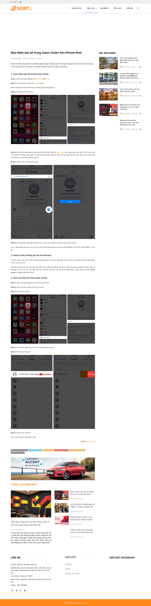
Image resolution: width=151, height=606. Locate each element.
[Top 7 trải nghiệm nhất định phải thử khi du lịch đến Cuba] (108, 63)
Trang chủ (76, 8)
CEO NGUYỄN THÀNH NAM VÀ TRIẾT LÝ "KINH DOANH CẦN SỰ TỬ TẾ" (82, 506)
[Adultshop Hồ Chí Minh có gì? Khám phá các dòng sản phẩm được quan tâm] (61, 520)
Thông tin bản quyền (72, 573)
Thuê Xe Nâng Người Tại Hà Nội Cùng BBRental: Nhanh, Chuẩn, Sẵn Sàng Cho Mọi (129, 76)
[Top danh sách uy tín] (21, 8)
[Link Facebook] (11, 2)
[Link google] (17, 2)
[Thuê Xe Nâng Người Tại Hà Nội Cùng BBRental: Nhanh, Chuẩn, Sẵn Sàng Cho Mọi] (108, 79)
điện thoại (60, 152)
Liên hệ (129, 8)
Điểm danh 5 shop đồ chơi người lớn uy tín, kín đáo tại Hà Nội (130, 107)
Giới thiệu (68, 564)
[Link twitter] (14, 2)
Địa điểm (104, 8)
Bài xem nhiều (107, 53)
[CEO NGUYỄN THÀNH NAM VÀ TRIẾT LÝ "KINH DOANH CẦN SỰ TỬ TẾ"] (61, 508)
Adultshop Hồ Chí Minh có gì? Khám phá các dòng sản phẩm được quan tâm (81, 519)
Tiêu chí (117, 8)
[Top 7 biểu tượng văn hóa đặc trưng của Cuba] (108, 94)
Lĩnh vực (91, 8)
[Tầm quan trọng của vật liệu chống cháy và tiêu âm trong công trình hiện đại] (31, 504)
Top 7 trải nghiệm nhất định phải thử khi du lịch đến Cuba (129, 60)
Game (36, 83)
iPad (48, 79)
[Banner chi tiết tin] (53, 469)
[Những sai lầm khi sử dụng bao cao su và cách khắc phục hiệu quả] (108, 124)
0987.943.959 (22, 585)
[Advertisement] (75, 29)
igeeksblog (90, 441)
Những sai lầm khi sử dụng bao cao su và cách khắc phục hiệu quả (81, 532)
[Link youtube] (20, 2)
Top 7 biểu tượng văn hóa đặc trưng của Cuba (130, 90)
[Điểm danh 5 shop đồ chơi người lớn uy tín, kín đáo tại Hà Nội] (61, 495)
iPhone (39, 79)
